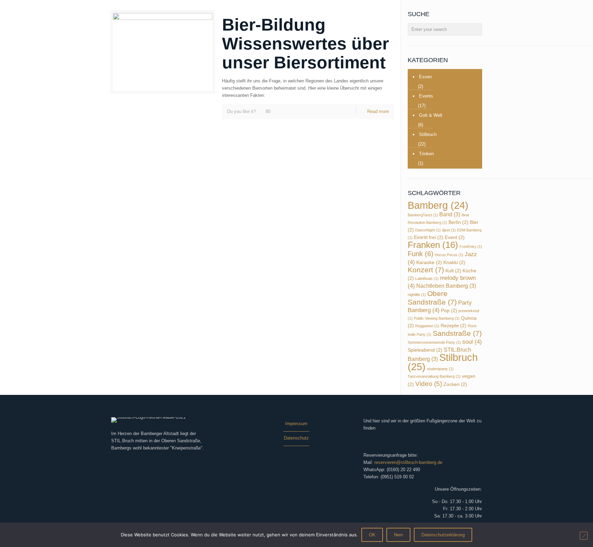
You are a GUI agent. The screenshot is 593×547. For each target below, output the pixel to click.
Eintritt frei (428, 237)
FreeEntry (471, 246)
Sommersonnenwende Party (434, 342)
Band (449, 214)
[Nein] (584, 536)
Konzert (426, 270)
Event (455, 237)
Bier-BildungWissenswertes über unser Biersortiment (305, 43)
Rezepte (453, 325)
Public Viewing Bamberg (437, 318)
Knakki (454, 262)
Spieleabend (425, 350)
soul (472, 341)
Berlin (458, 222)
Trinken (426, 153)
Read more (378, 111)
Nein (398, 534)
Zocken (455, 384)
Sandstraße (457, 333)
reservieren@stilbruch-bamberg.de (408, 462)
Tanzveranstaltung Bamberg (434, 376)
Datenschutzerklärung (443, 534)
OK (372, 534)
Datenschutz (296, 438)
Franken (433, 245)
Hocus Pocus (449, 255)
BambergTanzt (423, 215)
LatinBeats (427, 278)
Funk (420, 254)
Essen (425, 76)
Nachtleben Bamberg (446, 286)
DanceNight (428, 230)
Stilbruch (428, 134)
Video (428, 383)
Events (426, 96)
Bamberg (438, 205)
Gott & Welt (430, 115)
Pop (449, 310)
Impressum (296, 423)
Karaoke (429, 262)
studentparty (440, 369)
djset (449, 230)
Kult (453, 270)
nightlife (417, 295)
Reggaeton (427, 326)
